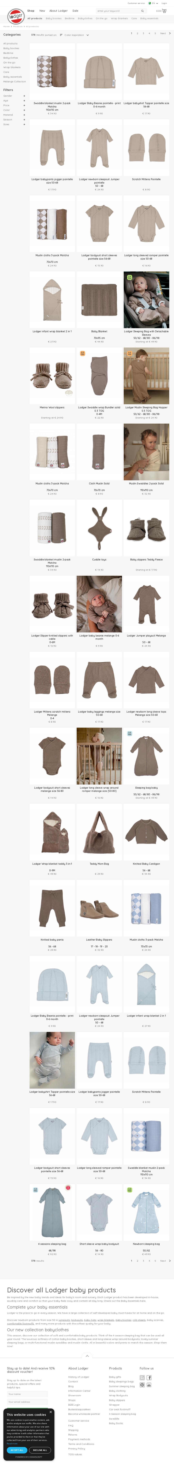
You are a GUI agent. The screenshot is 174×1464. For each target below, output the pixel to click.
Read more (12, 1443)
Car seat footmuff (119, 1409)
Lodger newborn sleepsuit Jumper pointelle (99, 181)
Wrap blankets (119, 18)
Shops (72, 1400)
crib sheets (139, 1320)
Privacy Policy (76, 1448)
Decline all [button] (40, 1450)
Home (6, 26)
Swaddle (114, 1418)
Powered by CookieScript (28, 1457)
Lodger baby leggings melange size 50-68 (99, 713)
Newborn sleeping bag (146, 1243)
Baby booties (53, 18)
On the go (101, 18)
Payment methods (79, 1439)
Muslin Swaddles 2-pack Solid (146, 483)
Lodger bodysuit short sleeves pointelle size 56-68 (99, 257)
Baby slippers (117, 1400)
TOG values (75, 1454)
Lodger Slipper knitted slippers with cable (52, 637)
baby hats (90, 1320)
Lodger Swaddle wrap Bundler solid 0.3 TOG (99, 409)
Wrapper (114, 1404)
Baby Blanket (99, 331)
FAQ (70, 1425)
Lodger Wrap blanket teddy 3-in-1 (52, 863)
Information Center (79, 1390)
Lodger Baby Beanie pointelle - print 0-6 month (99, 105)
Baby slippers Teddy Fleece (146, 559)
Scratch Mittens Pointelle (146, 179)
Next (163, 33)
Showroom (74, 1395)
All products (35, 18)
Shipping (73, 1430)
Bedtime (69, 18)
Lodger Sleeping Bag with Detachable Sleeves (146, 333)
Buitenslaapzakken (79, 1409)
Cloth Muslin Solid (99, 483)
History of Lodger (78, 1376)
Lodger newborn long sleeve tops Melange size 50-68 (146, 713)
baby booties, (124, 1320)
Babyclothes (85, 18)
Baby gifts (115, 1376)
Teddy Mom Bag (99, 863)
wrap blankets (106, 1320)
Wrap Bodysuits (118, 1395)
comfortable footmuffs (20, 1323)
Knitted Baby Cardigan (146, 863)
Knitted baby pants (52, 939)
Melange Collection (14, 81)
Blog (71, 1386)
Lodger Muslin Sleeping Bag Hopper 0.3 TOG (147, 409)
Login (164, 3)
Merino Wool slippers (52, 407)
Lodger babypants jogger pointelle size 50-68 (52, 181)
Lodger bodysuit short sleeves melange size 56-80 (52, 789)
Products (18, 26)
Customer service (136, 3)
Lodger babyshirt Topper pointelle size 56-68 (146, 105)
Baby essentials (149, 18)
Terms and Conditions (81, 1443)
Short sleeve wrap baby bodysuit (99, 1243)
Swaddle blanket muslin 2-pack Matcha (52, 105)
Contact (73, 1381)
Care (134, 18)
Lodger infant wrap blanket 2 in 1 (52, 331)
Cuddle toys (99, 559)
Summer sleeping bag (122, 1386)
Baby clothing (117, 1390)
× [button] (50, 1412)
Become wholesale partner (84, 1413)
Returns (72, 1434)
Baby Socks (116, 1423)
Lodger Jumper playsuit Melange (146, 635)
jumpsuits (64, 1320)
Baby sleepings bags (121, 1381)
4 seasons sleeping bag (52, 1243)
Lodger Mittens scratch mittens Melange (52, 713)
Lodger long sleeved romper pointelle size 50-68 (146, 257)
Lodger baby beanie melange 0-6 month (99, 637)
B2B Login (74, 1404)
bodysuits (77, 1320)
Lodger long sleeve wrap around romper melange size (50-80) (99, 789)
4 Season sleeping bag (122, 1413)
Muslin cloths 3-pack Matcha (52, 255)
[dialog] (28, 1434)
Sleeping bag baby (146, 787)
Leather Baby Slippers (99, 939)
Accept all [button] (17, 1450)
